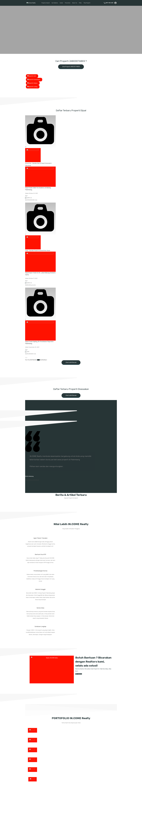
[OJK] (32, 770)
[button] (71, 89)
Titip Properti (86, 3)
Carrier (61, 3)
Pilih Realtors (78, 674)
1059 (31, 360)
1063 (41, 360)
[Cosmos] (32, 761)
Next (46, 360)
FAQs (80, 3)
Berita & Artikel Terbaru (71, 494)
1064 (43, 360)
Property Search (45, 3)
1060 (34, 360)
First (26, 360)
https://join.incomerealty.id (32, 480)
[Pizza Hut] (32, 751)
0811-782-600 (109, 2)
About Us (74, 3)
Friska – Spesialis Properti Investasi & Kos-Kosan (37, 250)
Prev (29, 360)
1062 (38, 360)
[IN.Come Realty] (31, 4)
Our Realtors (55, 3)
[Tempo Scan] (32, 780)
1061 (36, 360)
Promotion (67, 3)
